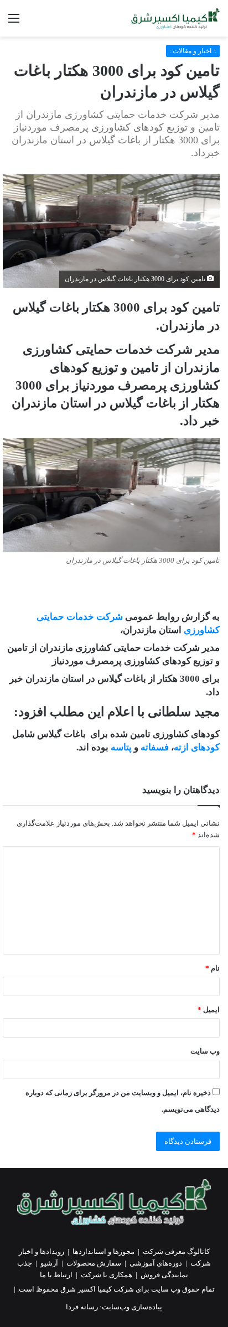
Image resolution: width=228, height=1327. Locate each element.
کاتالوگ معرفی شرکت (176, 1251)
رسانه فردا (82, 1307)
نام (212, 968)
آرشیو (49, 1263)
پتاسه (122, 747)
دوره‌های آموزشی (155, 1263)
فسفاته (156, 747)
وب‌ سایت (205, 1051)
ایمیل (209, 1009)
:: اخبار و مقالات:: (192, 51)
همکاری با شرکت (106, 1275)
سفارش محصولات (93, 1263)
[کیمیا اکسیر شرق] (175, 18)
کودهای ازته (197, 747)
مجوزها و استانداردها (103, 1251)
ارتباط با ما (56, 1275)
